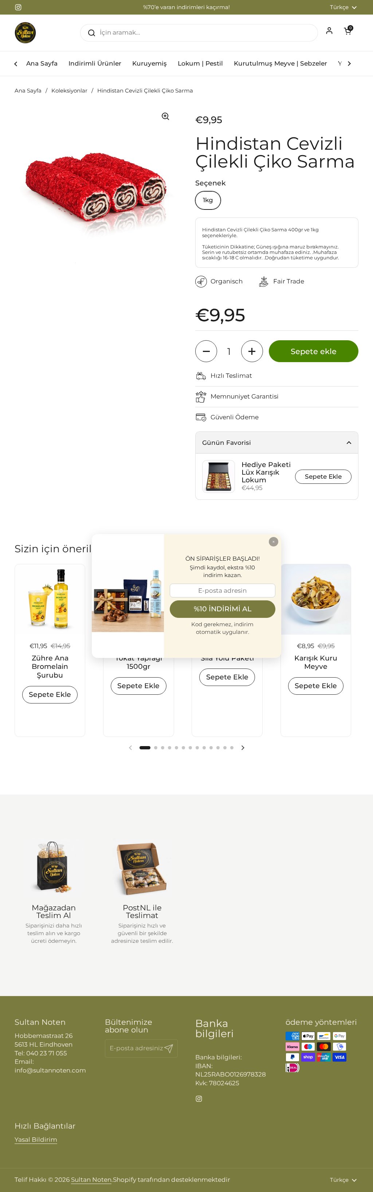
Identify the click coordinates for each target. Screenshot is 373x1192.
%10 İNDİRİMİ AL (222, 608)
